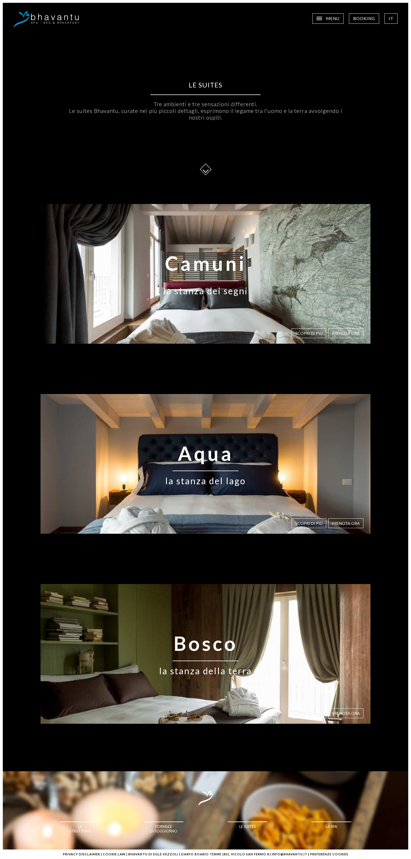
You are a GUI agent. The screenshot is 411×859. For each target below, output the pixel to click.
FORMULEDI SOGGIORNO (163, 828)
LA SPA (331, 826)
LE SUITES (247, 826)
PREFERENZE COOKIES (329, 854)
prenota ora (346, 333)
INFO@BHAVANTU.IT (289, 854)
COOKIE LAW (114, 854)
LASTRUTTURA (80, 828)
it (391, 18)
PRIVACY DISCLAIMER (81, 854)
